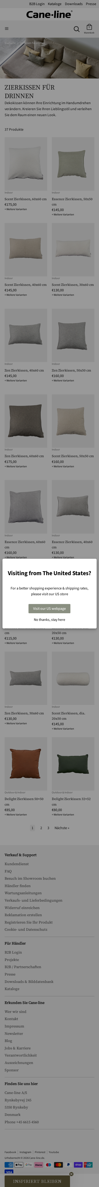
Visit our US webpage (49, 608)
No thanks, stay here (49, 620)
